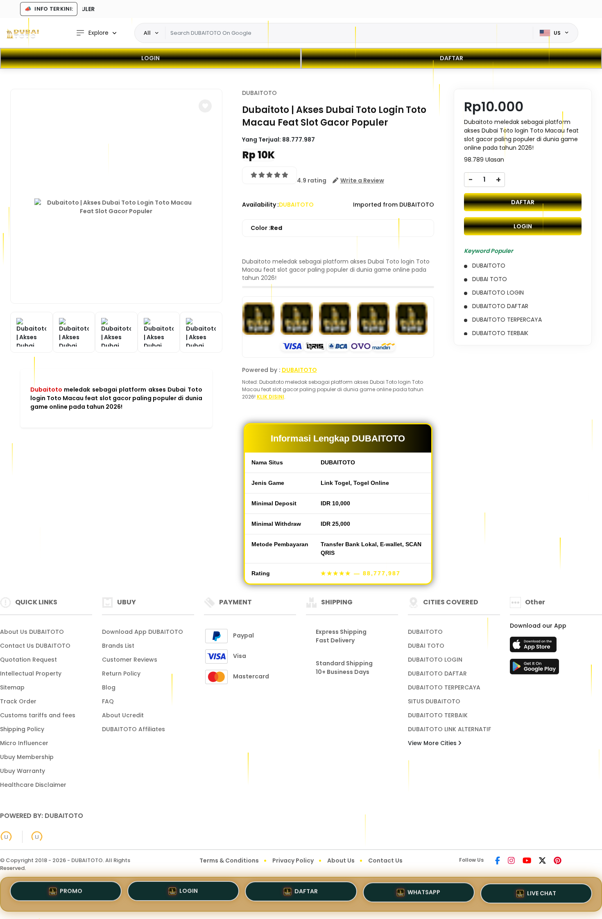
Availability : (260, 204)
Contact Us (385, 860)
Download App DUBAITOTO (142, 632)
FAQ (108, 701)
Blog (108, 687)
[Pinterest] (557, 861)
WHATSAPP (423, 891)
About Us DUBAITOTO (32, 632)
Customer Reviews (129, 659)
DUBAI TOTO (426, 646)
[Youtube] (526, 861)
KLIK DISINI (270, 396)
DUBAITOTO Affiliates (133, 729)
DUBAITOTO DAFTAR (437, 673)
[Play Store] (534, 669)
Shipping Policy (22, 729)
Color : (266, 228)
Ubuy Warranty (22, 771)
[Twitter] (542, 861)
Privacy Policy (293, 860)
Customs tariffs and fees (37, 715)
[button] (205, 106)
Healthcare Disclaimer (33, 785)
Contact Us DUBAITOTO (35, 646)
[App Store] (534, 647)
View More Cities (433, 743)
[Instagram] (511, 861)
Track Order (18, 701)
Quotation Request (28, 659)
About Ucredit (123, 715)
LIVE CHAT (541, 891)
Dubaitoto (46, 389)
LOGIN (150, 58)
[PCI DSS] (6, 837)
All (147, 32)
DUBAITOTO (259, 93)
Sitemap (12, 687)
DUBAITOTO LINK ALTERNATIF (449, 729)
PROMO (71, 893)
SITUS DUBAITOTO (434, 701)
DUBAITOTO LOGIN (435, 659)
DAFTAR (451, 58)
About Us (341, 860)
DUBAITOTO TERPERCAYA (444, 687)
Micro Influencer (24, 743)
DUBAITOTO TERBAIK (438, 715)
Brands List (118, 646)
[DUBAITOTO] (22, 33)
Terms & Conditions (229, 860)
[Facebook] (497, 861)
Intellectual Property (30, 673)
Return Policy (121, 673)
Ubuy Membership (27, 757)
